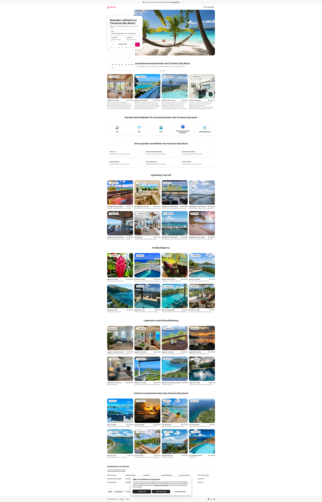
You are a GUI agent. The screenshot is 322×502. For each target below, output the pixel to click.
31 (112, 68)
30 (132, 64)
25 (116, 64)
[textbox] (117, 39)
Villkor (127, 499)
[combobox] (124, 33)
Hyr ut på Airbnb (209, 7)
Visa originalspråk (174, 2)
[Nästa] (164, 70)
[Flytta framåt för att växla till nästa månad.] (132, 44)
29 (129, 64)
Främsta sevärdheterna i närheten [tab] (116, 470)
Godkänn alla (141, 491)
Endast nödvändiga (161, 491)
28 (126, 64)
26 (119, 64)
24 (112, 64)
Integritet (121, 499)
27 (122, 64)
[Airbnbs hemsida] (111, 7)
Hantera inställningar (180, 491)
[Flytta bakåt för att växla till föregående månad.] (112, 44)
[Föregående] (158, 70)
